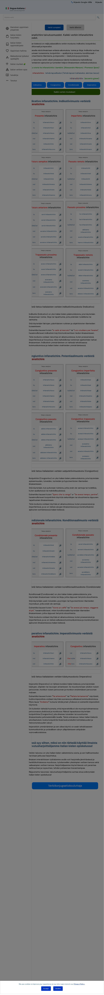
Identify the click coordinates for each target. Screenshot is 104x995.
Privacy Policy (79, 984)
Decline (58, 988)
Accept (46, 988)
